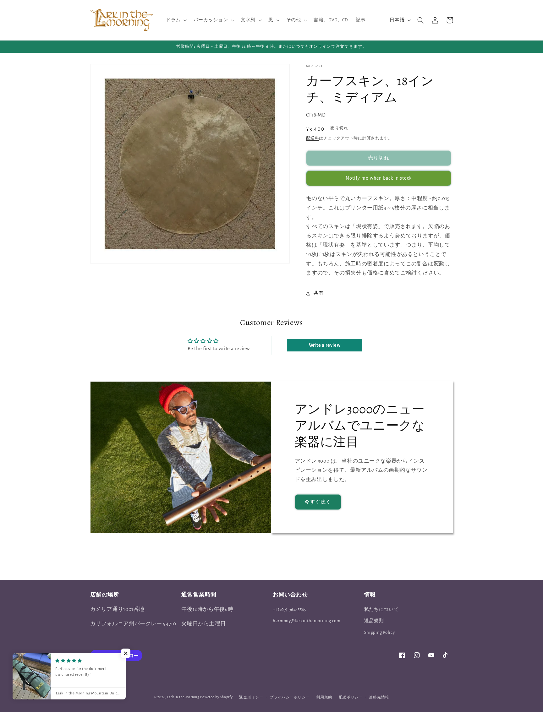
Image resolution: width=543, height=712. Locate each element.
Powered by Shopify (216, 697)
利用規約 (324, 697)
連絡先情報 (379, 697)
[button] (175, 20)
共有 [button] (318, 293)
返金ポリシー (251, 697)
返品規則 (374, 620)
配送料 (312, 139)
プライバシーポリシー (290, 697)
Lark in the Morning (183, 697)
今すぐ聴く (317, 501)
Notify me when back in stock (379, 178)
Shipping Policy (379, 632)
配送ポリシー (351, 697)
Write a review (325, 345)
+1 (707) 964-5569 (290, 609)
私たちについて (381, 609)
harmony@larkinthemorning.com (307, 620)
